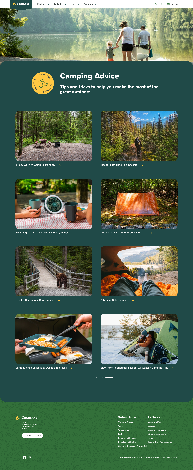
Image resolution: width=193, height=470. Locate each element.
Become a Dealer (155, 422)
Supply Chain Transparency (160, 442)
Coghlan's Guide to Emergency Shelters (124, 232)
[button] (43, 4)
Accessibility (150, 457)
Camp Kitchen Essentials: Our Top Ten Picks (41, 367)
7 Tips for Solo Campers (115, 300)
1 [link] (83, 377)
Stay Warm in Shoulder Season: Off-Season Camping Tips (134, 367)
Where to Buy (124, 430)
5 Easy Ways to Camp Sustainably (35, 165)
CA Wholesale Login (157, 430)
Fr (177, 4)
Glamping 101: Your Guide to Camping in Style (42, 232)
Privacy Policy (160, 457)
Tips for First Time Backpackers (119, 165)
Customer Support (126, 422)
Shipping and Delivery (128, 442)
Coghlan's (127, 457)
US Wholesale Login (157, 434)
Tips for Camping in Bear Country (35, 300)
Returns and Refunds (127, 438)
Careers (151, 426)
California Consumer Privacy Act (132, 446)
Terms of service (172, 457)
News (150, 438)
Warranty (122, 426)
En (173, 4)
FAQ (120, 434)
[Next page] (109, 377)
